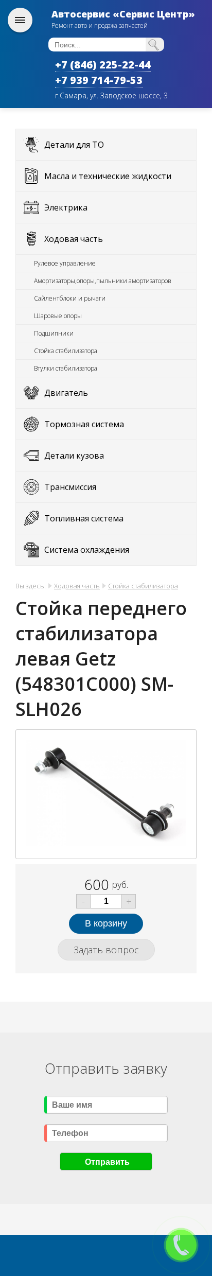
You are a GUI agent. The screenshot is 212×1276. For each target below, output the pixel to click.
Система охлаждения (86, 549)
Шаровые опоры (58, 315)
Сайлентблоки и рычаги (69, 298)
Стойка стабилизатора (65, 350)
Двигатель (66, 392)
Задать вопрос (106, 949)
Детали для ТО (74, 144)
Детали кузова (74, 455)
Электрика (65, 207)
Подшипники (54, 333)
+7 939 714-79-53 (99, 80)
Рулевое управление (65, 263)
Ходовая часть (73, 238)
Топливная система (83, 518)
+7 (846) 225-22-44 (103, 65)
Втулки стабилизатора (65, 368)
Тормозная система (84, 424)
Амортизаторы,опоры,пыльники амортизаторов (102, 280)
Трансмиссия (70, 487)
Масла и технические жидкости (107, 176)
